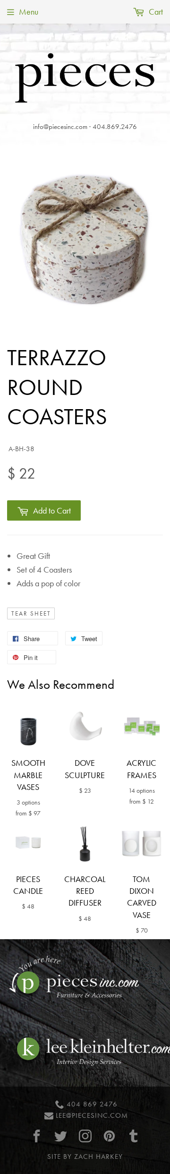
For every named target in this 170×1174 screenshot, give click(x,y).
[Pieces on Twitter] (61, 1136)
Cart (155, 11)
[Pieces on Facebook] (37, 1136)
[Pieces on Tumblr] (134, 1136)
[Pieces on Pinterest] (109, 1136)
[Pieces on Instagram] (85, 1136)
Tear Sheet (31, 613)
